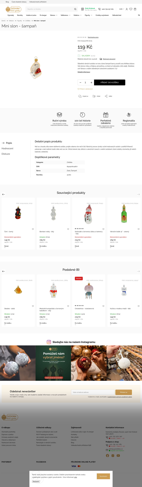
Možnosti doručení (109, 59)
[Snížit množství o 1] (80, 82)
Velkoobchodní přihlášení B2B (81, 445)
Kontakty (74, 434)
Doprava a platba (7, 434)
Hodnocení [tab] (7, 148)
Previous (3, 194)
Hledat (75, 9)
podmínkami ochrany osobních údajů (120, 397)
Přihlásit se (123, 392)
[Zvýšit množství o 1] (91, 82)
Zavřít (130, 103)
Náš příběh (74, 437)
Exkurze (73, 440)
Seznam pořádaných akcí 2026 (46, 432)
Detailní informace (84, 72)
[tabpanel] (18, 224)
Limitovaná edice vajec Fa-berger (82, 432)
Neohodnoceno (93, 37)
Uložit (82, 103)
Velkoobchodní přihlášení (37, 2)
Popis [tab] (9, 143)
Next (138, 194)
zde (75, 477)
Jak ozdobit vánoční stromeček (46, 437)
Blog (7, 2)
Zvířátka (69, 162)
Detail (6, 246)
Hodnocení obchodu (8, 442)
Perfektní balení (41, 440)
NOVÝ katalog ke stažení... (45, 434)
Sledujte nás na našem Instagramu (74, 342)
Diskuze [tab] (6, 153)
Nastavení (36, 481)
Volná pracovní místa (9, 445)
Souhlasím (103, 476)
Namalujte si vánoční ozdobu (46, 442)
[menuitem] (10, 15)
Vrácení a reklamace (8, 440)
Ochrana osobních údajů (10, 437)
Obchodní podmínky (8, 432)
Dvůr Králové (91, 9)
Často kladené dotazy (19, 2)
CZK (121, 9)
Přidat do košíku (110, 82)
